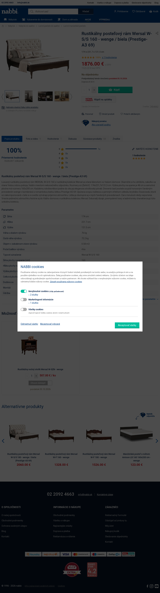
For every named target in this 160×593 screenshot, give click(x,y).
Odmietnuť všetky (29, 324)
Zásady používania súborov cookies (66, 281)
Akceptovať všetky (127, 325)
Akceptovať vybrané (50, 324)
